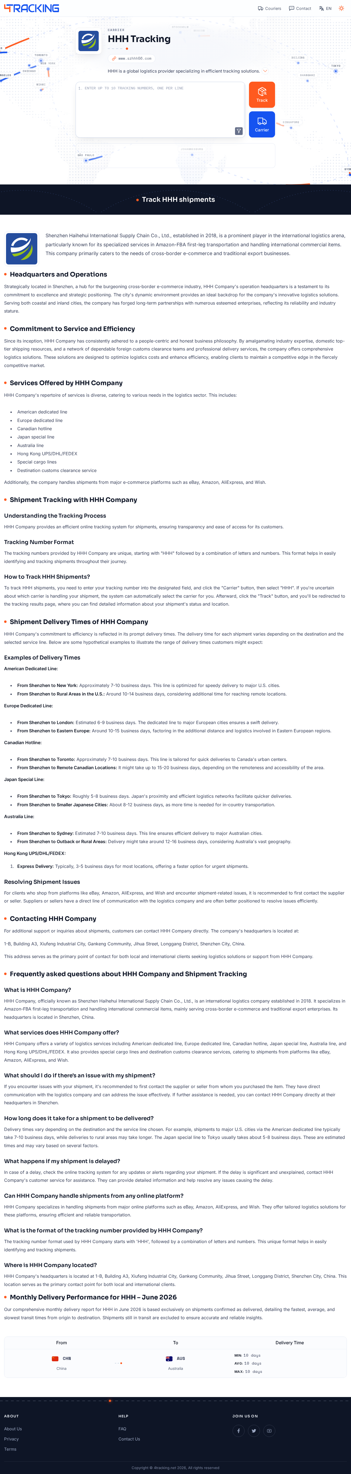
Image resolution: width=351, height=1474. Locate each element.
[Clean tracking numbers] (239, 131)
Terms (10, 1449)
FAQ (122, 1428)
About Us (13, 1428)
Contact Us (129, 1439)
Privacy (11, 1439)
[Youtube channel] (269, 1431)
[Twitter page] (254, 1431)
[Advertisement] (175, 155)
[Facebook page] (239, 1431)
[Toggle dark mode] (341, 8)
